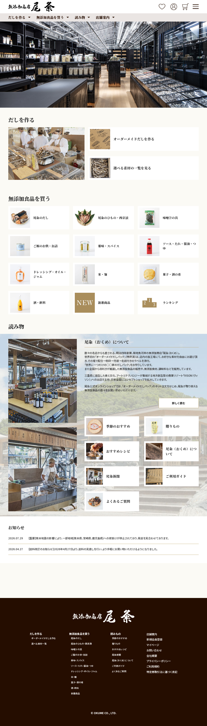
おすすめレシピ (119, 649)
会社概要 (152, 656)
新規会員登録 (154, 639)
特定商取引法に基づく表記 (162, 672)
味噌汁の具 (76, 649)
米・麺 (74, 676)
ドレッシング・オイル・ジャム (84, 671)
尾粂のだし (76, 638)
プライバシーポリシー (159, 661)
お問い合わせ (154, 650)
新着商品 (75, 693)
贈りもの (116, 643)
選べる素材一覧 (39, 643)
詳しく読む (178, 403)
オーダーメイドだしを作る (43, 638)
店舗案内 (152, 634)
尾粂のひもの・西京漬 (81, 643)
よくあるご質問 (119, 671)
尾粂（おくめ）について (122, 660)
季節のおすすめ (119, 638)
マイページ (153, 645)
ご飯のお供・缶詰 (79, 654)
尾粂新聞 (116, 654)
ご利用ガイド (118, 665)
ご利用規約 (153, 666)
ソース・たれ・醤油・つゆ (82, 665)
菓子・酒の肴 (77, 682)
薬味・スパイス (77, 660)
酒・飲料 (75, 688)
